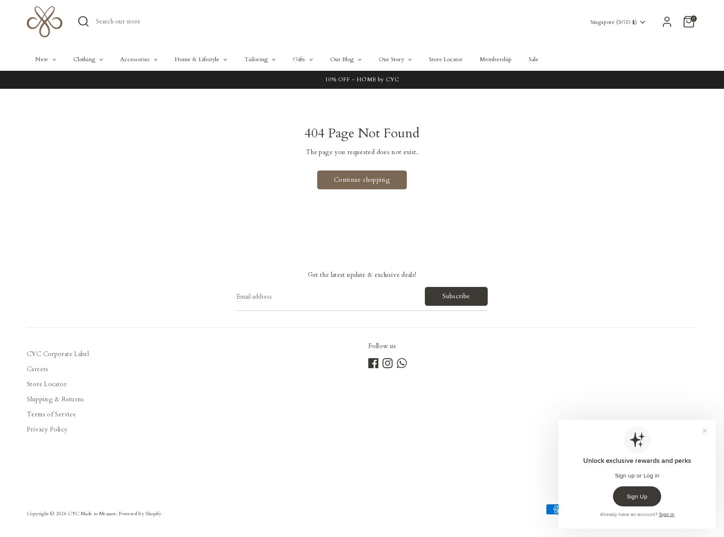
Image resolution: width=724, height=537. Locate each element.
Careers (38, 369)
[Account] (667, 21)
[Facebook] (373, 363)
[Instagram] (388, 363)
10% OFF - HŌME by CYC (362, 79)
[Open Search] (83, 21)
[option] (362, 80)
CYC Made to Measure (92, 514)
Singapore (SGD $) (613, 22)
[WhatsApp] (402, 363)
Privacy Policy (47, 429)
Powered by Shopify (140, 514)
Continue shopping (362, 180)
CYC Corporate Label (58, 354)
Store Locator (47, 384)
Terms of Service (51, 414)
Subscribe (456, 296)
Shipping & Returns (55, 399)
